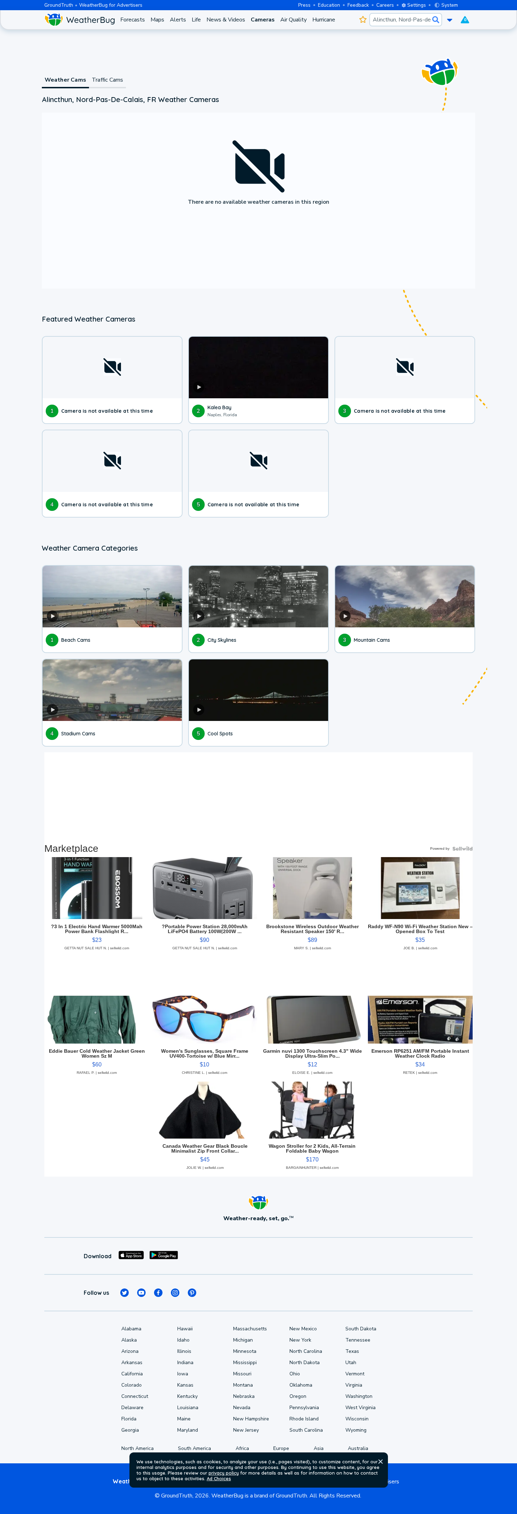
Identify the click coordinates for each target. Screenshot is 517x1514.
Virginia (353, 1385)
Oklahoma (300, 1385)
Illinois (184, 1351)
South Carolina (306, 1430)
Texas (352, 1351)
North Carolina (305, 1351)
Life (196, 20)
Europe (281, 1448)
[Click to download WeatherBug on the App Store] (131, 1256)
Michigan (243, 1340)
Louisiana (187, 1407)
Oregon (297, 1396)
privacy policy (224, 1473)
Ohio (294, 1373)
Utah (350, 1362)
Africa (242, 1448)
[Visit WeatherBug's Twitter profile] (124, 1292)
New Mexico (303, 1328)
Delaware (132, 1407)
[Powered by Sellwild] (462, 848)
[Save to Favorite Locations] (362, 19)
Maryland (187, 1430)
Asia (319, 1448)
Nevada (241, 1407)
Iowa (182, 1373)
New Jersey (246, 1430)
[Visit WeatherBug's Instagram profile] (175, 1292)
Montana (243, 1385)
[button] (380, 1461)
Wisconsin (357, 1418)
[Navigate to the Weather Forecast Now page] (79, 20)
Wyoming (355, 1430)
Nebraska (244, 1396)
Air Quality (293, 20)
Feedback (358, 5)
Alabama (131, 1328)
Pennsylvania (304, 1407)
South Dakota (360, 1328)
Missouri (242, 1373)
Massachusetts (250, 1328)
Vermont (354, 1373)
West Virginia (360, 1407)
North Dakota (304, 1362)
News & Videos (225, 20)
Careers (385, 5)
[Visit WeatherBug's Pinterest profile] (192, 1292)
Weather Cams (65, 80)
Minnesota (244, 1351)
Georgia (130, 1430)
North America (137, 1448)
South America (194, 1448)
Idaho (183, 1340)
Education (329, 5)
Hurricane (323, 20)
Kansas (185, 1385)
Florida (128, 1418)
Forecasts (132, 20)
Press (304, 5)
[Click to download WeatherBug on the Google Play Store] (163, 1256)
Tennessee (357, 1340)
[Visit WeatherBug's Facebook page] (158, 1292)
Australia (358, 1448)
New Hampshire (251, 1418)
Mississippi (245, 1362)
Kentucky (187, 1396)
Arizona (130, 1351)
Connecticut (134, 1396)
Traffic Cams (107, 80)
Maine (184, 1418)
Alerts (178, 20)
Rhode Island (304, 1418)
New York (300, 1340)
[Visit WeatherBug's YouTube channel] (141, 1292)
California (132, 1373)
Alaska (129, 1340)
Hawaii (185, 1328)
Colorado (131, 1385)
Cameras (263, 20)
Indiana (185, 1362)
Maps (157, 20)
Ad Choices (219, 1478)
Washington (358, 1396)
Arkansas (131, 1362)
